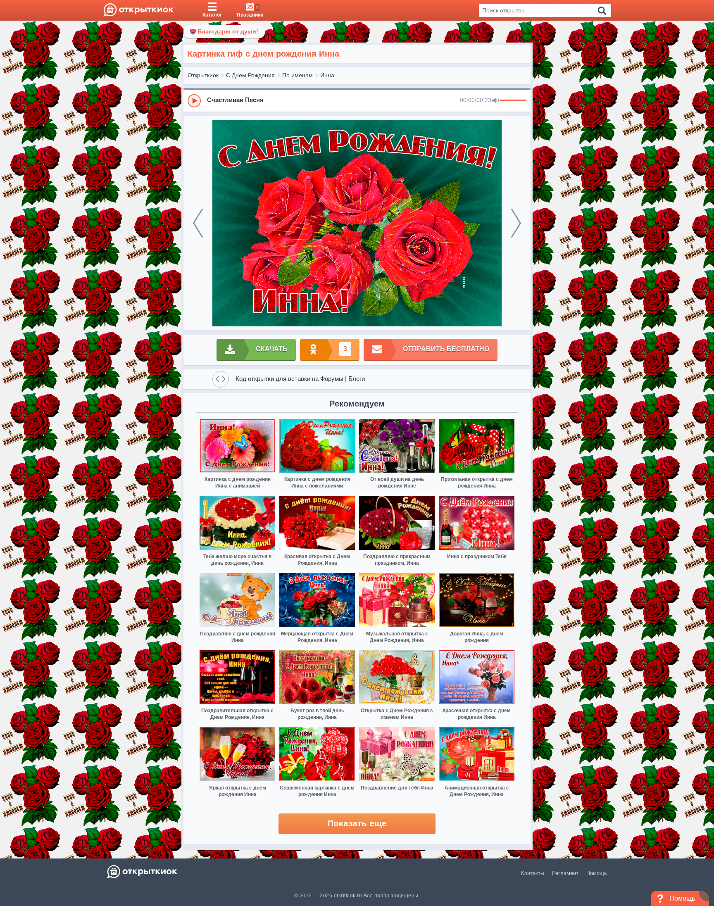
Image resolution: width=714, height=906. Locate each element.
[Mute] (495, 101)
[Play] (194, 100)
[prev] (198, 223)
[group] (357, 100)
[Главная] (138, 10)
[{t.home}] (142, 871)
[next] (516, 223)
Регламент (565, 873)
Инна (327, 75)
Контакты (532, 873)
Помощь (596, 873)
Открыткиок (203, 75)
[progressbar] (513, 101)
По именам (297, 75)
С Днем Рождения (250, 75)
